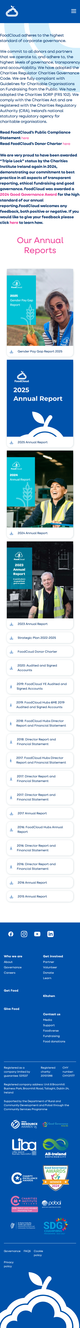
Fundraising (51, 1036)
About (8, 962)
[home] (11, 11)
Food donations (54, 1041)
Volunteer (50, 967)
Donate (48, 972)
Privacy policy (9, 1264)
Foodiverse (51, 1030)
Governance (13, 967)
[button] (72, 11)
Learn (47, 978)
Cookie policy (38, 1253)
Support (49, 1025)
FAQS (27, 1251)
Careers (9, 972)
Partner (48, 962)
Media (47, 1020)
